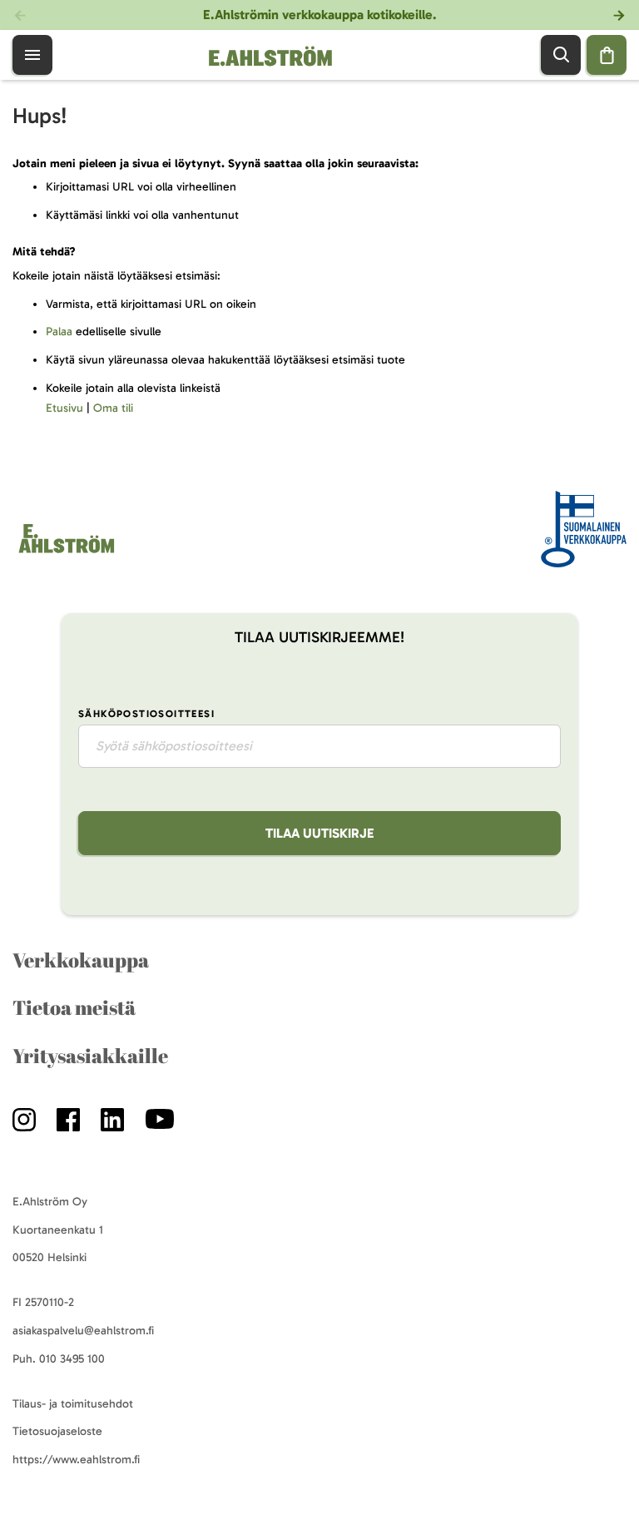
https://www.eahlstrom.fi (76, 1459)
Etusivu (64, 408)
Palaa (59, 331)
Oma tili (113, 408)
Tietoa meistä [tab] (74, 1007)
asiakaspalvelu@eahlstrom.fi (83, 1331)
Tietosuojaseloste (57, 1431)
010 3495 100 (72, 1359)
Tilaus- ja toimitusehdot (72, 1404)
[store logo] (65, 553)
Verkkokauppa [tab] (80, 960)
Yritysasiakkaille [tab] (90, 1055)
